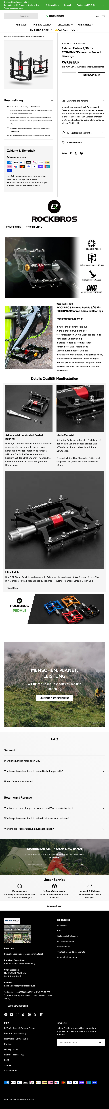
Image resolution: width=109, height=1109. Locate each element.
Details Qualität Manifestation (54, 378)
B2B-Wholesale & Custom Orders (19, 1028)
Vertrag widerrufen (18, 1006)
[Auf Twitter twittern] (70, 153)
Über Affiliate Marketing (15, 1033)
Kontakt (8, 1044)
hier (79, 123)
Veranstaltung (11, 1070)
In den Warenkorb (91, 75)
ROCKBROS (66, 43)
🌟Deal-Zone (61, 30)
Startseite (7, 36)
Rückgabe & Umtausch (67, 936)
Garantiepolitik (63, 946)
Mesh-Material (65, 435)
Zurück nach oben (54, 906)
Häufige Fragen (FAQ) (14, 1054)
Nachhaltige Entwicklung (16, 1038)
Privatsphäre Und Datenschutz (71, 951)
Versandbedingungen (13, 8)
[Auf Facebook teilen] (76, 153)
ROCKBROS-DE (15, 1099)
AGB (59, 930)
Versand (74, 67)
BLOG (6, 1060)
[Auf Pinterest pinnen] (81, 153)
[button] (83, 83)
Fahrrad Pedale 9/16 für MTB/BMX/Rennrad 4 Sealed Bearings (29, 36)
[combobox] (21, 16)
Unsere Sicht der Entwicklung (54, 698)
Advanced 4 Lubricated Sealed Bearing (24, 437)
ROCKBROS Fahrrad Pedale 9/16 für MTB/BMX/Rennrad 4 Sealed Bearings (79, 309)
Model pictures (11, 1049)
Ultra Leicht (12, 572)
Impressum (62, 925)
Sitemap (8, 1065)
